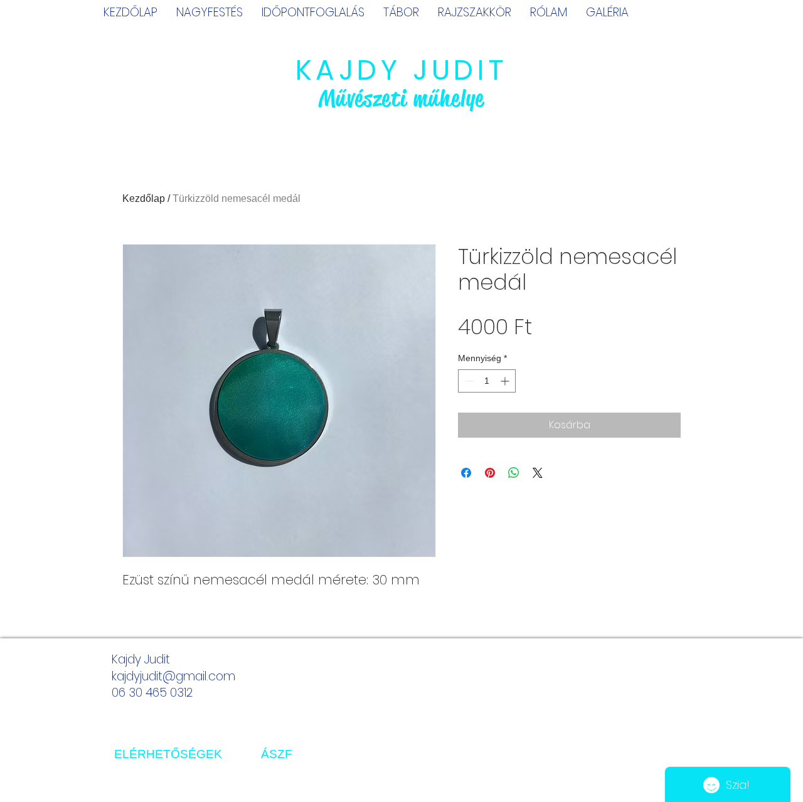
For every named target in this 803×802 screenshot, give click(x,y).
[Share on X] (537, 472)
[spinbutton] (487, 381)
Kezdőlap (143, 198)
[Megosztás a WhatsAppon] (513, 472)
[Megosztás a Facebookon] (466, 472)
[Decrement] (468, 381)
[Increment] (506, 381)
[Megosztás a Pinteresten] (489, 472)
